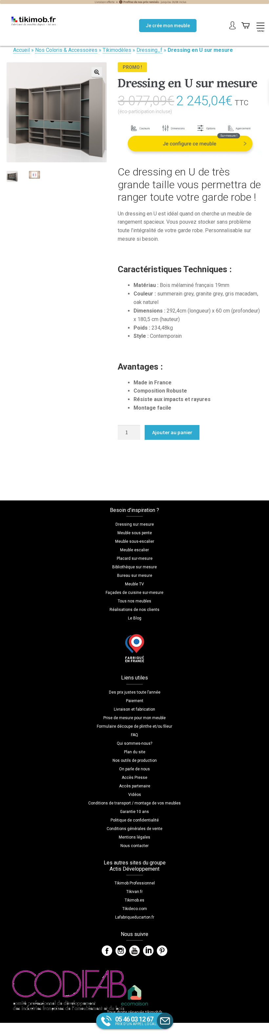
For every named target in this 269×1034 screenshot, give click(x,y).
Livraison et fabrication (134, 709)
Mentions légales (134, 837)
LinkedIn (148, 950)
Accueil (21, 50)
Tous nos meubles (134, 601)
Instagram (120, 950)
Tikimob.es (134, 900)
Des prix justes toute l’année (134, 692)
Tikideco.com (134, 908)
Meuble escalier (134, 550)
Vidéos (134, 794)
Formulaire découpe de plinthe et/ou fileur (134, 726)
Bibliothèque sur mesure (134, 567)
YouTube (134, 950)
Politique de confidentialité (135, 820)
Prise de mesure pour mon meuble (134, 718)
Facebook (107, 950)
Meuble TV (134, 584)
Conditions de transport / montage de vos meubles (134, 803)
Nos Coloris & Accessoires (66, 50)
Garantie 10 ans (134, 811)
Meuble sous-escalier (134, 541)
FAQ (134, 735)
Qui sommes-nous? (134, 743)
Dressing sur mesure (134, 524)
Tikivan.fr (134, 891)
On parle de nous (134, 769)
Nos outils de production (135, 760)
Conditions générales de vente (134, 828)
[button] (97, 72)
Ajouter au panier (172, 432)
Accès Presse (134, 777)
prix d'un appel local (136, 1020)
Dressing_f (149, 50)
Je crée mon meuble (168, 25)
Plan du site (134, 752)
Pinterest (162, 950)
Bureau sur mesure (134, 575)
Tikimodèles (117, 50)
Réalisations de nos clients (134, 609)
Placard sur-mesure (135, 558)
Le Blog (134, 618)
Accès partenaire (134, 786)
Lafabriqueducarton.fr (134, 917)
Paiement (134, 701)
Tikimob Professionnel (134, 883)
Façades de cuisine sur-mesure (134, 592)
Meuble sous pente (134, 533)
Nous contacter (134, 845)
